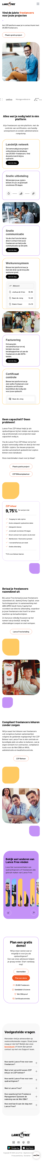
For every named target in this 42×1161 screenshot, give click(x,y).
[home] (9, 4)
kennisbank (9, 1046)
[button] (37, 4)
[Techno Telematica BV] (14, 892)
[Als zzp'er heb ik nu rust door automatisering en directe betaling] (26, 892)
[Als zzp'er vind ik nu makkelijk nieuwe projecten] (32, 892)
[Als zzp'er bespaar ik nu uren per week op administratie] (8, 892)
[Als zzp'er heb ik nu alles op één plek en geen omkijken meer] (20, 892)
